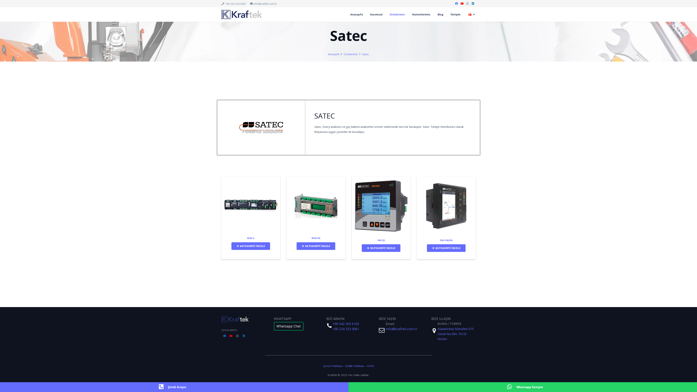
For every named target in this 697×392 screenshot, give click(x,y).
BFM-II (250, 238)
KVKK (370, 366)
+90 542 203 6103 (346, 324)
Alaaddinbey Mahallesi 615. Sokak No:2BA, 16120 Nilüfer (456, 334)
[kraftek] (243, 319)
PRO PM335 (446, 240)
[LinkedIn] (473, 3)
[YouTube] (462, 3)
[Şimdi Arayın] (163, 387)
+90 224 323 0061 (346, 329)
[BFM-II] (251, 181)
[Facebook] (456, 3)
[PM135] (381, 179)
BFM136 (316, 238)
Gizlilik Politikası (354, 366)
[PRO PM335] (446, 179)
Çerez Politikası (332, 366)
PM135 (381, 240)
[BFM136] (316, 181)
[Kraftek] (241, 14)
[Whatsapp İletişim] (511, 387)
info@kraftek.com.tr (401, 329)
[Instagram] (467, 3)
